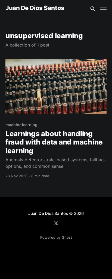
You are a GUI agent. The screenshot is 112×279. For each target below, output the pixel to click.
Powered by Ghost (56, 237)
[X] (56, 223)
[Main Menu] (103, 9)
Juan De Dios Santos (34, 8)
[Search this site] (92, 8)
